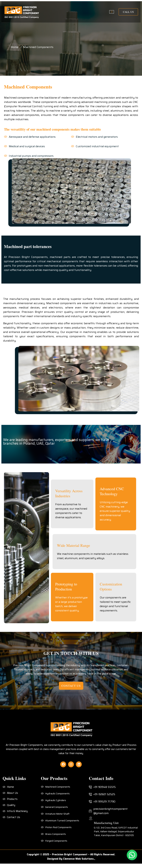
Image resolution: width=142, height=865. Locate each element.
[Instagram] (71, 764)
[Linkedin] (79, 764)
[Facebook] (63, 764)
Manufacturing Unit (106, 823)
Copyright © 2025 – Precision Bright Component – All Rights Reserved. (71, 854)
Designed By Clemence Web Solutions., (71, 859)
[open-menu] (111, 12)
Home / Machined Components (32, 47)
